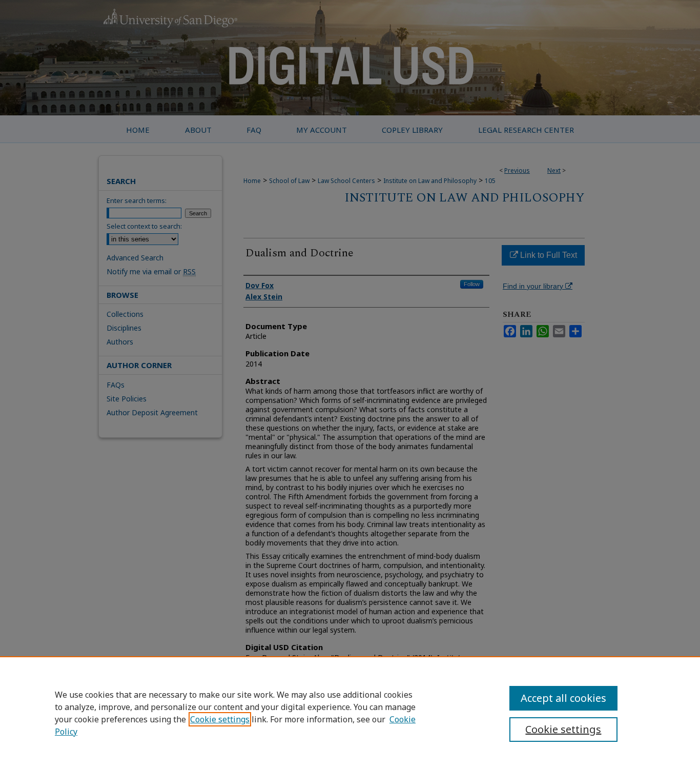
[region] (350, 712)
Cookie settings (220, 719)
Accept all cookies (563, 698)
